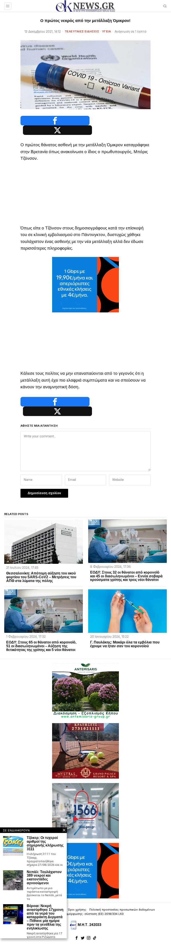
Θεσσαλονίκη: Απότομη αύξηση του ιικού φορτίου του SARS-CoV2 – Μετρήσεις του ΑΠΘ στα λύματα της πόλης (41, 577)
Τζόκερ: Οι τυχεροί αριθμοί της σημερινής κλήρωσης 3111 (45, 843)
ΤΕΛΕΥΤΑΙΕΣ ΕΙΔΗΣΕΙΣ (82, 31)
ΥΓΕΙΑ (106, 31)
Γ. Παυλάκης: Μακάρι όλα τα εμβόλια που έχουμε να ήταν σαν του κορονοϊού (124, 644)
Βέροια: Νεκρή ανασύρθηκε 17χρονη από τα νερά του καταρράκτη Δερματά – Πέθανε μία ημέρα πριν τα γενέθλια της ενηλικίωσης (45, 917)
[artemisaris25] (85, 691)
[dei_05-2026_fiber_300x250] (85, 284)
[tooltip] (55, 120)
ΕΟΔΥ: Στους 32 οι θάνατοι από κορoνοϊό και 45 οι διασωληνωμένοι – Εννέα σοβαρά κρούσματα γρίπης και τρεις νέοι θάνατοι (126, 576)
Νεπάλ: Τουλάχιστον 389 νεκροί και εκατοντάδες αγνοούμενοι (44, 877)
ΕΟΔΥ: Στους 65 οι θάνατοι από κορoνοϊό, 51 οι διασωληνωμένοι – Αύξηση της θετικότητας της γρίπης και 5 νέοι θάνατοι (41, 646)
